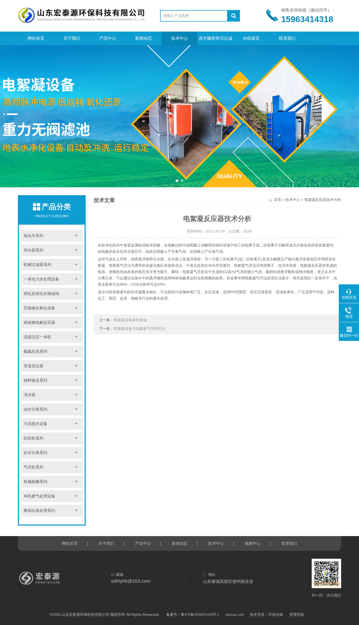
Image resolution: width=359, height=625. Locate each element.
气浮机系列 (33, 467)
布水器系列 (33, 250)
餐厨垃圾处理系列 (39, 510)
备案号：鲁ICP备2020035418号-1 (192, 615)
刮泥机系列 (33, 438)
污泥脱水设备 (35, 424)
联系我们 (287, 38)
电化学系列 (33, 236)
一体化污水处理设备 (41, 279)
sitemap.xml (234, 615)
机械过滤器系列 (37, 265)
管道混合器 (33, 366)
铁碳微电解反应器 (39, 322)
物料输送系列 (35, 380)
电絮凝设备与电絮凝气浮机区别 (139, 329)
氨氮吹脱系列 (35, 351)
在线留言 (251, 38)
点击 (76, 236)
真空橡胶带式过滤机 (215, 40)
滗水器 (29, 395)
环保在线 (275, 615)
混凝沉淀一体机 (37, 337)
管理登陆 (296, 615)
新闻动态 (143, 38)
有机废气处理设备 (39, 496)
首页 (277, 200)
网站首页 (36, 38)
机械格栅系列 (35, 482)
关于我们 (71, 38)
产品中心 (107, 38)
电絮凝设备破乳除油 (130, 320)
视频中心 (252, 543)
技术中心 (179, 38)
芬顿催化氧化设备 (39, 308)
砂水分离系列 (35, 453)
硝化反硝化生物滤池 (41, 293)
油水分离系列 (35, 409)
